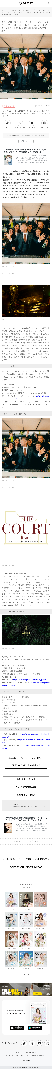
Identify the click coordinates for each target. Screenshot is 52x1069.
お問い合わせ (26, 1061)
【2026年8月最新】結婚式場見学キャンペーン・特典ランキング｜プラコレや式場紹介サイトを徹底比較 (25, 151)
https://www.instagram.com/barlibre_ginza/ (29, 680)
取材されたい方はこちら (39, 1055)
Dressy (26, 3)
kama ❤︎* (17, 804)
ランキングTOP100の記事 (26, 787)
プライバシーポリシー (26, 1055)
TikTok (7, 127)
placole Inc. (24, 1067)
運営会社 (8, 1055)
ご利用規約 (15, 1055)
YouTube (32, 127)
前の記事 (18, 841)
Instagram (44, 127)
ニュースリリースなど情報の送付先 (26, 1052)
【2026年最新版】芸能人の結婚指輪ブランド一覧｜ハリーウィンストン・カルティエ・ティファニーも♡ (25, 819)
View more (26, 974)
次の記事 (33, 841)
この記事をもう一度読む (26, 795)
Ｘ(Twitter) (20, 128)
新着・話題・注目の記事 (26, 779)
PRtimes (13, 10)
